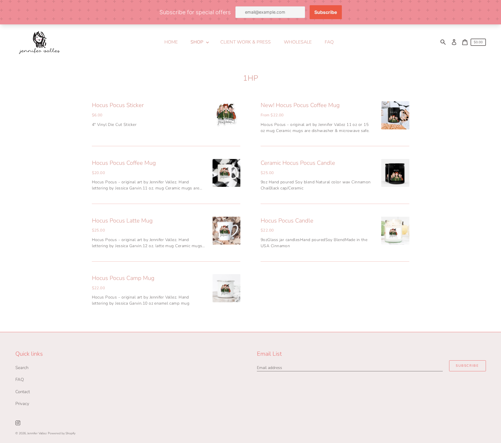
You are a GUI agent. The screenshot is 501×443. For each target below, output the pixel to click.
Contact (22, 392)
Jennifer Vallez (37, 433)
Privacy (22, 403)
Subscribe (467, 366)
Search (21, 367)
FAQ (19, 379)
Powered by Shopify (61, 433)
